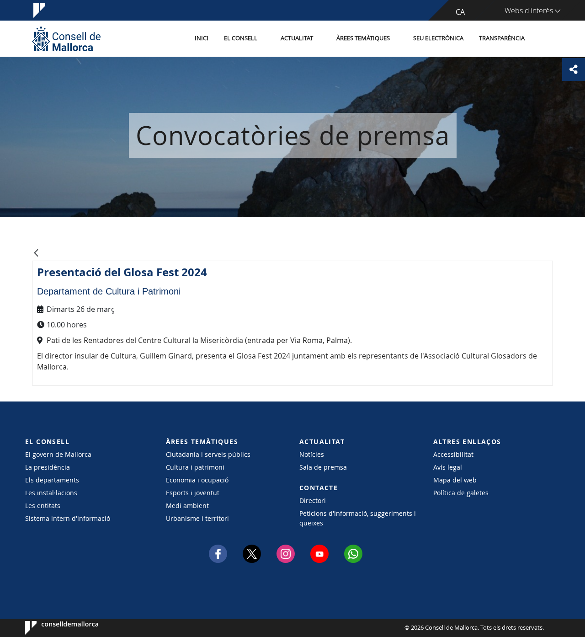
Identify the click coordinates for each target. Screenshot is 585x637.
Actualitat (297, 38)
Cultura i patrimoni (195, 467)
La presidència (47, 467)
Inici (201, 38)
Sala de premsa (323, 467)
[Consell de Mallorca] (66, 38)
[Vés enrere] (36, 253)
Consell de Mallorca (52, 628)
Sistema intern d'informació (67, 518)
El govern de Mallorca (58, 454)
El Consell (240, 38)
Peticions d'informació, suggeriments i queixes (357, 518)
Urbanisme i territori (197, 518)
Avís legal (447, 467)
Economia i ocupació (197, 480)
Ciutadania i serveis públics (208, 454)
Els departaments (52, 480)
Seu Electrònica (438, 38)
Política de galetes (461, 492)
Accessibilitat (453, 454)
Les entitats (42, 505)
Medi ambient (187, 505)
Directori (312, 500)
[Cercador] (542, 39)
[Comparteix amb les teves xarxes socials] (573, 69)
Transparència (502, 38)
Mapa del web (455, 480)
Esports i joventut (192, 492)
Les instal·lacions (51, 492)
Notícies (311, 454)
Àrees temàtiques (363, 38)
